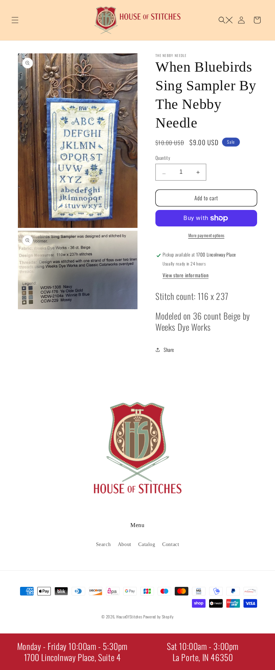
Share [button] (169, 349)
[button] (15, 20)
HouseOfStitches (129, 616)
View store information (185, 275)
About (124, 544)
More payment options (206, 235)
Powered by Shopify (158, 616)
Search (103, 544)
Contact (170, 544)
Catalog (146, 544)
